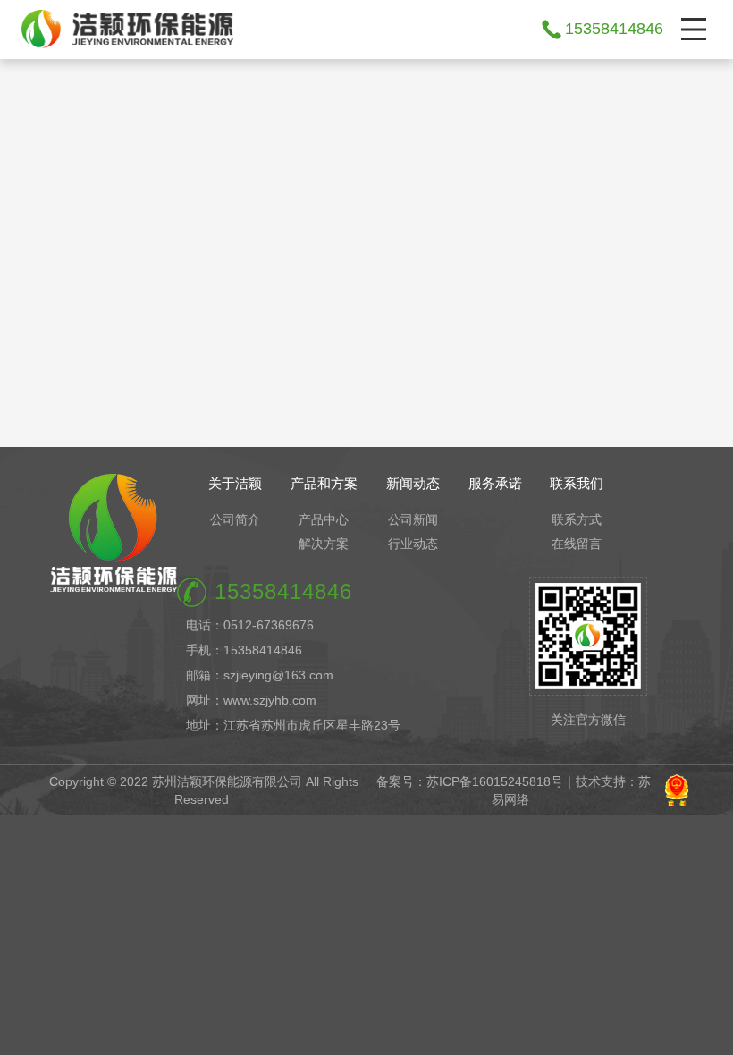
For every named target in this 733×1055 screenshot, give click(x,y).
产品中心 (324, 519)
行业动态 (413, 543)
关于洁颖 (235, 483)
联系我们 (576, 483)
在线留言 (577, 543)
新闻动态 (413, 483)
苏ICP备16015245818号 (494, 781)
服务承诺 (495, 483)
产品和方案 (324, 483)
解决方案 (324, 543)
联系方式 (577, 519)
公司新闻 (413, 519)
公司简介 (235, 519)
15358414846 (614, 29)
